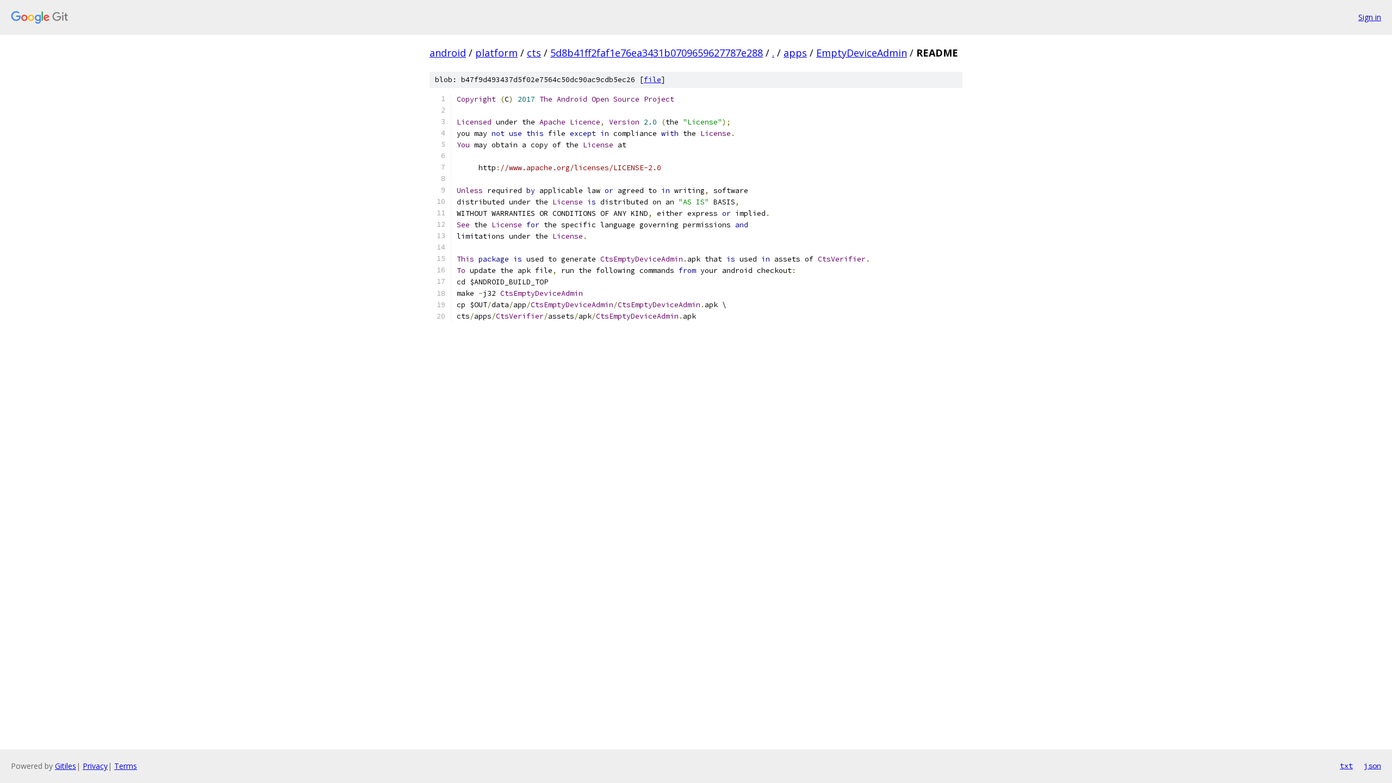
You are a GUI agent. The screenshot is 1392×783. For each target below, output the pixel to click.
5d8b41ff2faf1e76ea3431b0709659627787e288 (656, 52)
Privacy (95, 766)
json (1372, 765)
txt (1346, 765)
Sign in (1369, 17)
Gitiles (65, 766)
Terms (125, 766)
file (652, 79)
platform (496, 52)
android (448, 52)
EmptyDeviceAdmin (861, 52)
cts (534, 52)
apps (795, 52)
